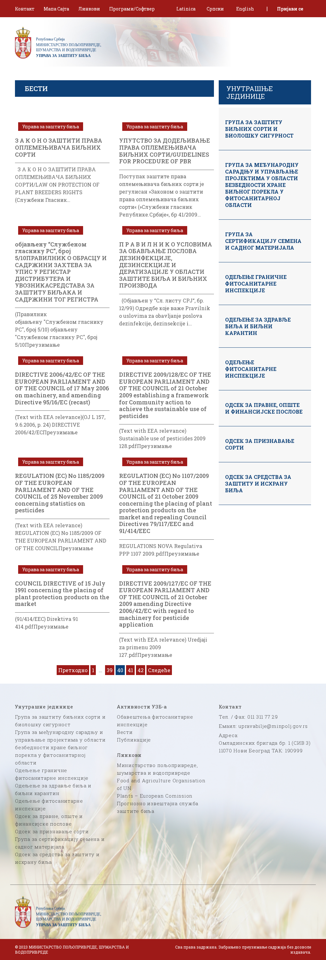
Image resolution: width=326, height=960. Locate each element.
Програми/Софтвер (132, 9)
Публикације (134, 739)
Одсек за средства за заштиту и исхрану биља (258, 483)
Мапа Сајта (56, 9)
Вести (125, 732)
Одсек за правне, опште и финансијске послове (263, 408)
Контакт (24, 9)
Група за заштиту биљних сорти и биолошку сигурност (259, 129)
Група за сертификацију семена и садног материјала (263, 241)
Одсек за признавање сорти (259, 444)
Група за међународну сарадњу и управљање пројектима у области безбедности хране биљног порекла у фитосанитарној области (262, 184)
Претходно (73, 670)
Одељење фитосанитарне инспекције (250, 369)
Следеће (159, 670)
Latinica (185, 9)
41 (130, 670)
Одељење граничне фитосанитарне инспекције (256, 284)
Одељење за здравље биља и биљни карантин (258, 326)
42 (141, 670)
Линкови (89, 9)
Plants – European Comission (155, 796)
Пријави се (290, 9)
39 (110, 670)
